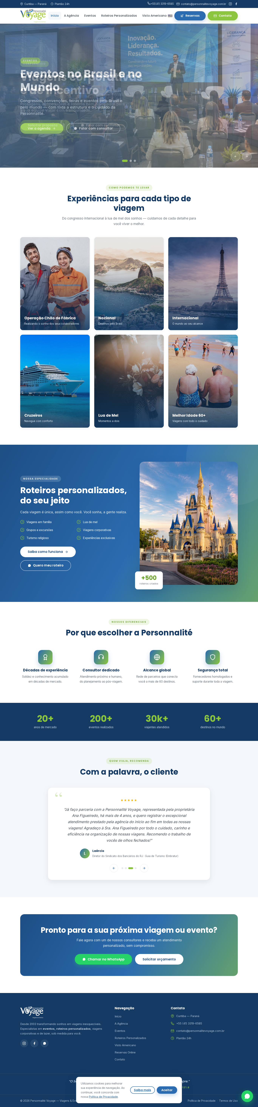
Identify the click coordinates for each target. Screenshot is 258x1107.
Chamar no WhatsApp (106, 944)
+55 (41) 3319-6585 (189, 1008)
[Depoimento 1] (122, 853)
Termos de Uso (228, 1085)
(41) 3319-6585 (162, 3)
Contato (225, 16)
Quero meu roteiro (48, 565)
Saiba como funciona (45, 551)
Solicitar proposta (42, 125)
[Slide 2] (131, 161)
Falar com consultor (103, 125)
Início (55, 16)
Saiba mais (142, 1090)
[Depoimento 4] (136, 853)
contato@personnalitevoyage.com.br (200, 1015)
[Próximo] (247, 156)
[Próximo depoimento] (144, 853)
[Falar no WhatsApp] (247, 1096)
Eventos (90, 16)
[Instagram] (230, 3)
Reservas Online (125, 1037)
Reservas (192, 16)
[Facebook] (236, 3)
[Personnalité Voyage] (33, 16)
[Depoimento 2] (126, 853)
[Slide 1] (125, 161)
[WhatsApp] (45, 1028)
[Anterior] (235, 156)
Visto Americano (154, 16)
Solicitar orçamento (159, 944)
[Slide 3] (135, 161)
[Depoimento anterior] (114, 853)
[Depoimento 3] (130, 853)
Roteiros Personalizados (119, 16)
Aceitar (167, 1090)
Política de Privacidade (202, 1085)
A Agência (71, 16)
